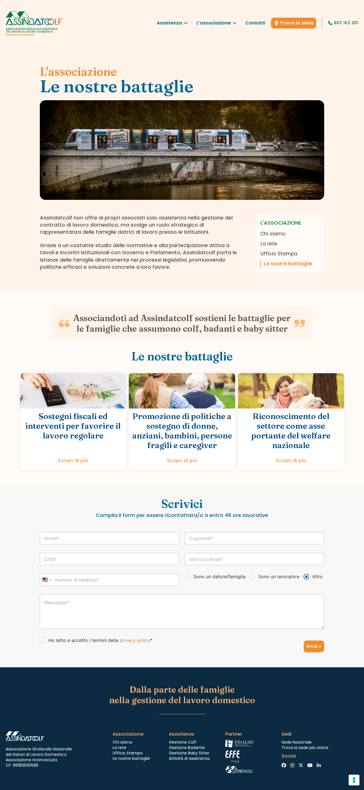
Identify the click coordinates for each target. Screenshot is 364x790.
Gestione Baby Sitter (189, 753)
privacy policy (135, 640)
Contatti (255, 23)
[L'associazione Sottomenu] (234, 24)
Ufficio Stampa (278, 253)
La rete (268, 243)
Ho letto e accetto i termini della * (100, 640)
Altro (317, 576)
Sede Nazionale (297, 742)
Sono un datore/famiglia (219, 576)
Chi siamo (272, 233)
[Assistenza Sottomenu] (185, 24)
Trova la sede (297, 23)
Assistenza (169, 23)
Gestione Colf (182, 742)
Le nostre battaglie (288, 263)
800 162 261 (346, 23)
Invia (312, 646)
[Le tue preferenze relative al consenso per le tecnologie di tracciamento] (354, 780)
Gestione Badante (187, 747)
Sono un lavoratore (278, 576)
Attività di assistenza (189, 758)
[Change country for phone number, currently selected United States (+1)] (46, 580)
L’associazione (214, 23)
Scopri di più (73, 460)
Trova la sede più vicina (305, 747)
